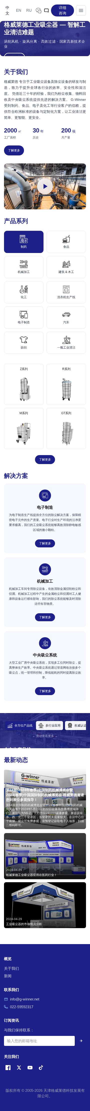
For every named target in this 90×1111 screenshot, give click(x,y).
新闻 (8, 976)
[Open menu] (81, 10)
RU (29, 10)
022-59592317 (21, 1007)
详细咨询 (62, 10)
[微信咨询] (38, 10)
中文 (7, 10)
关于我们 (11, 968)
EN (18, 10)
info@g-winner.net (24, 999)
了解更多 (14, 150)
